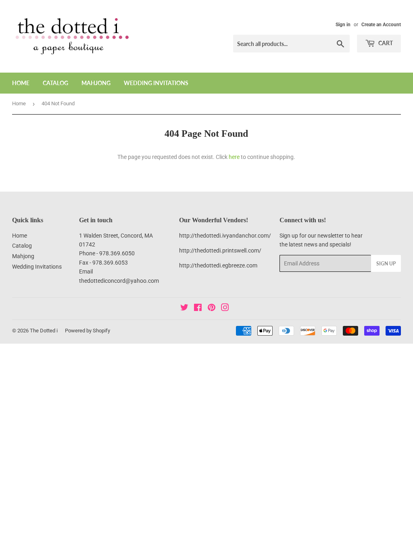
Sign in (343, 24)
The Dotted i (44, 331)
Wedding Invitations (156, 82)
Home (20, 82)
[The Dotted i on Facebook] (198, 308)
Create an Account (381, 24)
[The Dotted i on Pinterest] (211, 308)
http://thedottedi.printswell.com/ (220, 250)
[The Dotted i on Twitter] (184, 308)
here (234, 157)
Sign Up (386, 264)
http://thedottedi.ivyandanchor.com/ (225, 235)
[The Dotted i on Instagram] (225, 308)
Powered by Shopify (87, 331)
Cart (385, 43)
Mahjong (96, 82)
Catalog (55, 82)
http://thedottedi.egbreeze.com (218, 265)
